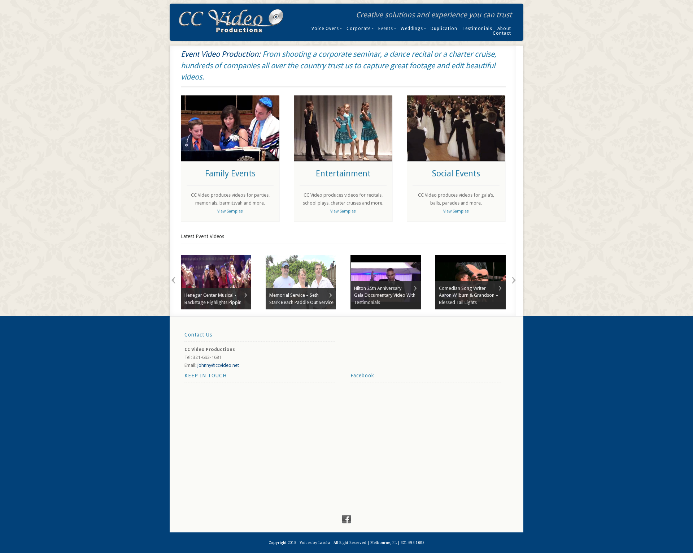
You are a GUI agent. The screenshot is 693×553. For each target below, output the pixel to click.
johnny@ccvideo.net (218, 365)
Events (385, 28)
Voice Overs (325, 28)
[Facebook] (346, 521)
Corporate (358, 28)
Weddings (412, 28)
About (504, 28)
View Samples (230, 211)
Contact (502, 33)
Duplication (444, 28)
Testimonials (477, 28)
